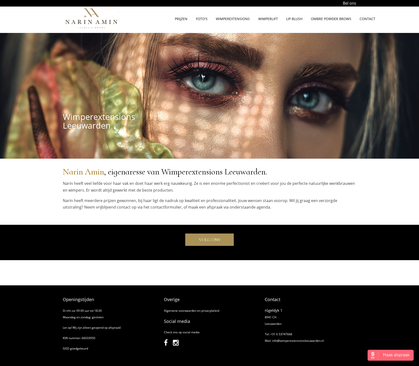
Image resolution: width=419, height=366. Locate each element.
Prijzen (181, 18)
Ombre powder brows (331, 18)
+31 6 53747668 (281, 334)
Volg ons (209, 239)
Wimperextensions (233, 18)
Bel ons (349, 3)
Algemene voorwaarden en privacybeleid (191, 311)
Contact (367, 18)
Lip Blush (294, 18)
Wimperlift (268, 18)
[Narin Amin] (91, 29)
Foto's (202, 18)
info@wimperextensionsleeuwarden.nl (298, 341)
